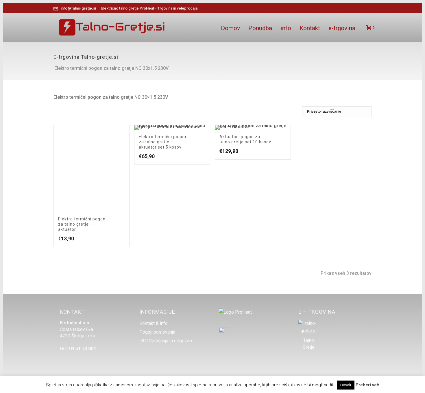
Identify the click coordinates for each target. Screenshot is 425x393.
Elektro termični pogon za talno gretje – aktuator (82, 224)
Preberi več (367, 384)
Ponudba (260, 28)
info (285, 28)
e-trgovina (341, 28)
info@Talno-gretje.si (78, 8)
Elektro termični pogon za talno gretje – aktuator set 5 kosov (162, 141)
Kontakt (310, 28)
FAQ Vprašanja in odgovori (165, 340)
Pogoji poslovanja (157, 332)
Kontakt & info (153, 323)
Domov (230, 28)
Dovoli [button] (345, 385)
